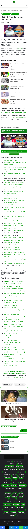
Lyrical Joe (7, 496)
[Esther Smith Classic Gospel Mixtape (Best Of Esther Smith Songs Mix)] (5, 74)
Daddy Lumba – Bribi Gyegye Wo (12, 223)
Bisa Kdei (20, 463)
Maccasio (14, 496)
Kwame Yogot (22, 485)
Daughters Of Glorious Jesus (10, 472)
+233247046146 (18, 377)
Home (4, 10)
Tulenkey (6, 512)
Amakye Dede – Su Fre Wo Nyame (13, 225)
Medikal (21, 496)
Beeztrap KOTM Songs (11, 463)
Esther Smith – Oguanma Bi (11, 242)
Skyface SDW (6, 509)
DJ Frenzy (5, 22)
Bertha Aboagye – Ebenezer (11, 247)
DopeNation (22, 472)
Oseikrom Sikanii (7, 504)
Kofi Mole (22, 482)
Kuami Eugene (5, 485)
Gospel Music (10, 10)
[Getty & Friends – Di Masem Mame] (5, 447)
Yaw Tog (12, 515)
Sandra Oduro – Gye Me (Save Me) (13, 237)
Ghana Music (8, 477)
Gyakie (15, 477)
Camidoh (6, 469)
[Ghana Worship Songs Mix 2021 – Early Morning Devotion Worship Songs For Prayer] (5, 65)
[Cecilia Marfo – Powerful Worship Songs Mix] (5, 101)
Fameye (14, 474)
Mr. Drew (6, 499)
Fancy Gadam (21, 474)
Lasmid (21, 493)
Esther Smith (7, 235)
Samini (6, 507)
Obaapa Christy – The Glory (11, 160)
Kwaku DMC (14, 485)
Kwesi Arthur (8, 493)
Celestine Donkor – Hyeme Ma (12, 245)
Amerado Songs (17, 461)
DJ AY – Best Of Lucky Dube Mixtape (14, 205)
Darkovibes (21, 469)
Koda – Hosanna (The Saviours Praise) (14, 263)
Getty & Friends (8, 384)
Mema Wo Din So (20, 384)
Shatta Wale (20, 507)
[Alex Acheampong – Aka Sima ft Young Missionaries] (5, 87)
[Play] (3, 151)
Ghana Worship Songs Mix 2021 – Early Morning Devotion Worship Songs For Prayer (17, 66)
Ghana (20, 48)
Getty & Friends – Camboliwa (16, 439)
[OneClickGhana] (14, 2)
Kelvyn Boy (8, 480)
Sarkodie (13, 507)
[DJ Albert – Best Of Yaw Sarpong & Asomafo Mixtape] (5, 80)
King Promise (7, 482)
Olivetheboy (18, 501)
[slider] (24, 151)
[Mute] (21, 151)
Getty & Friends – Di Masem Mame (17, 446)
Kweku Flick (19, 488)
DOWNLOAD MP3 (15, 153)
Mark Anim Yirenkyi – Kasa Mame (13, 230)
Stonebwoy (14, 509)
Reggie (23, 504)
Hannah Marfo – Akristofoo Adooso (13, 252)
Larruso (15, 493)
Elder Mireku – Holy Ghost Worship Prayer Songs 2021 (13, 131)
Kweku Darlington (10, 488)
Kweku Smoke (9, 490)
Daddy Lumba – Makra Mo (10, 221)
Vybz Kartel (13, 512)
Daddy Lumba (13, 469)
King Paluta (19, 480)
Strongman (22, 509)
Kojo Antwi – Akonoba (9, 228)
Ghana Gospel (18, 10)
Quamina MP (16, 504)
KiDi (14, 480)
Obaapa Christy (20, 499)
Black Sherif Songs (9, 466)
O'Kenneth (12, 499)
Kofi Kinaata (15, 482)
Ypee (17, 515)
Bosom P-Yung (19, 466)
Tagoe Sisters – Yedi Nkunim (11, 249)
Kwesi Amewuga (18, 490)
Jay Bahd (21, 477)
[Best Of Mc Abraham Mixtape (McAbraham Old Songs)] (5, 94)
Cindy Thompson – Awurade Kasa (13, 240)
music (24, 117)
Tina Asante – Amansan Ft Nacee (13, 113)
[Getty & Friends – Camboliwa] (5, 441)
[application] (14, 151)
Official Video (10, 501)
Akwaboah (9, 461)
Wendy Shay (21, 512)
